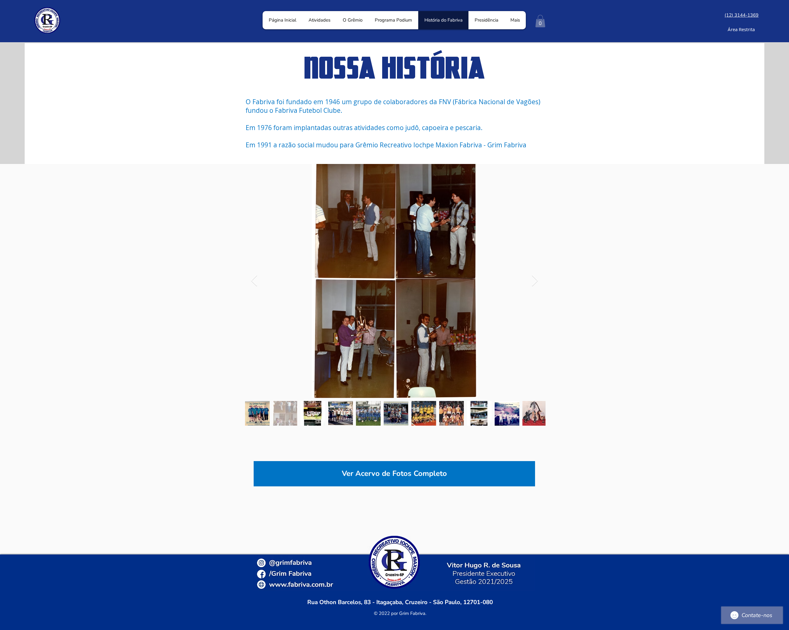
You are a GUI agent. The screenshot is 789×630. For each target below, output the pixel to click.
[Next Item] (534, 281)
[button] (540, 21)
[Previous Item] (254, 281)
